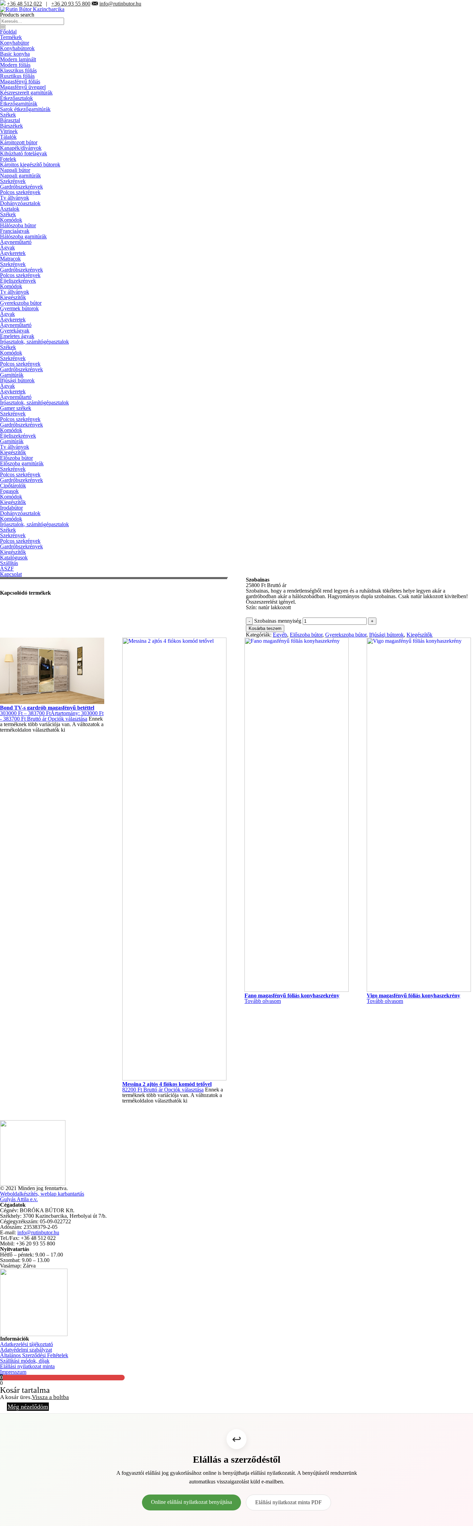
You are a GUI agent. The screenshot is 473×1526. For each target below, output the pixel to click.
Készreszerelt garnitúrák (26, 92)
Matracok (10, 259)
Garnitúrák (12, 375)
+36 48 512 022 (24, 4)
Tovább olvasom (262, 1001)
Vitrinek (9, 131)
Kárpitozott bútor (18, 142)
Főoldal (8, 32)
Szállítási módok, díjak (25, 1361)
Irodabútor (11, 508)
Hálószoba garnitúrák (23, 236)
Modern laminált (18, 59)
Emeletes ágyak (17, 336)
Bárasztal (10, 120)
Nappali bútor (15, 170)
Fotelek (8, 159)
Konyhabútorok (17, 48)
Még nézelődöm (28, 1406)
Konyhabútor (14, 43)
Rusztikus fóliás (17, 76)
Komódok (11, 220)
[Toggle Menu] (3, 28)
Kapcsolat (11, 574)
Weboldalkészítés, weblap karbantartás (42, 1194)
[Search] (3, 26)
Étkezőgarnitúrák (18, 104)
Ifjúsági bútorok (17, 380)
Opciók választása (67, 719)
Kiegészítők (13, 297)
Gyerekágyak (14, 330)
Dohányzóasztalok (20, 203)
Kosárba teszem (265, 628)
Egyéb (280, 635)
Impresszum (13, 1372)
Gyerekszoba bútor (21, 303)
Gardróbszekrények (21, 187)
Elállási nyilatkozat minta (27, 1366)
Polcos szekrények (20, 192)
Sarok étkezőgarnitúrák (25, 109)
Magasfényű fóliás (20, 81)
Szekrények (13, 181)
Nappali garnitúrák (20, 176)
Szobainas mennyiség (277, 621)
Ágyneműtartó (16, 242)
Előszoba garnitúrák (22, 463)
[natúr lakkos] (0, 587)
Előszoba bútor (16, 458)
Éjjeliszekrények (18, 281)
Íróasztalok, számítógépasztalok (34, 342)
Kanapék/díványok (21, 148)
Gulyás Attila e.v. (19, 1199)
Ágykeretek (13, 253)
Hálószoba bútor (18, 225)
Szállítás (9, 563)
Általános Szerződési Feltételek (34, 1355)
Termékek (11, 37)
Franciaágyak (14, 231)
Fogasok (9, 491)
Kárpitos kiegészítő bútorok (30, 164)
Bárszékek (11, 126)
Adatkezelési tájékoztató (26, 1344)
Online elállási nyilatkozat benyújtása (191, 1502)
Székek (8, 115)
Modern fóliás (15, 65)
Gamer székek (15, 408)
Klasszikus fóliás (18, 70)
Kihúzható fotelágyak (23, 153)
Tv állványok (14, 198)
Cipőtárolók (13, 485)
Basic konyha (15, 54)
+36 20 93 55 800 (70, 4)
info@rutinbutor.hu (120, 4)
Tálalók (8, 137)
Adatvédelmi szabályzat (26, 1350)
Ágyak (7, 247)
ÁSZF (7, 569)
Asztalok (9, 209)
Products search (17, 15)
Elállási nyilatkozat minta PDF (288, 1502)
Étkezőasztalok (16, 98)
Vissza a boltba (50, 1397)
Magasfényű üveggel (23, 87)
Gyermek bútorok (19, 308)
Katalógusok (14, 557)
